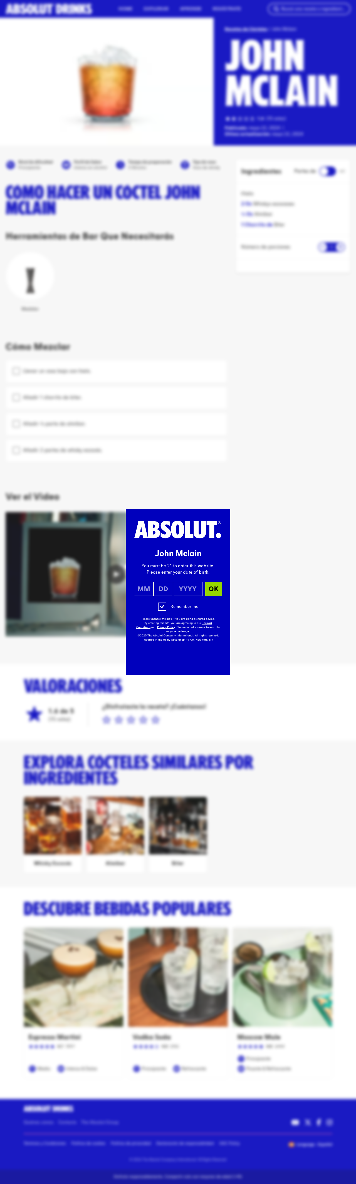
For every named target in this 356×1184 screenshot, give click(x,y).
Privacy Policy (166, 627)
